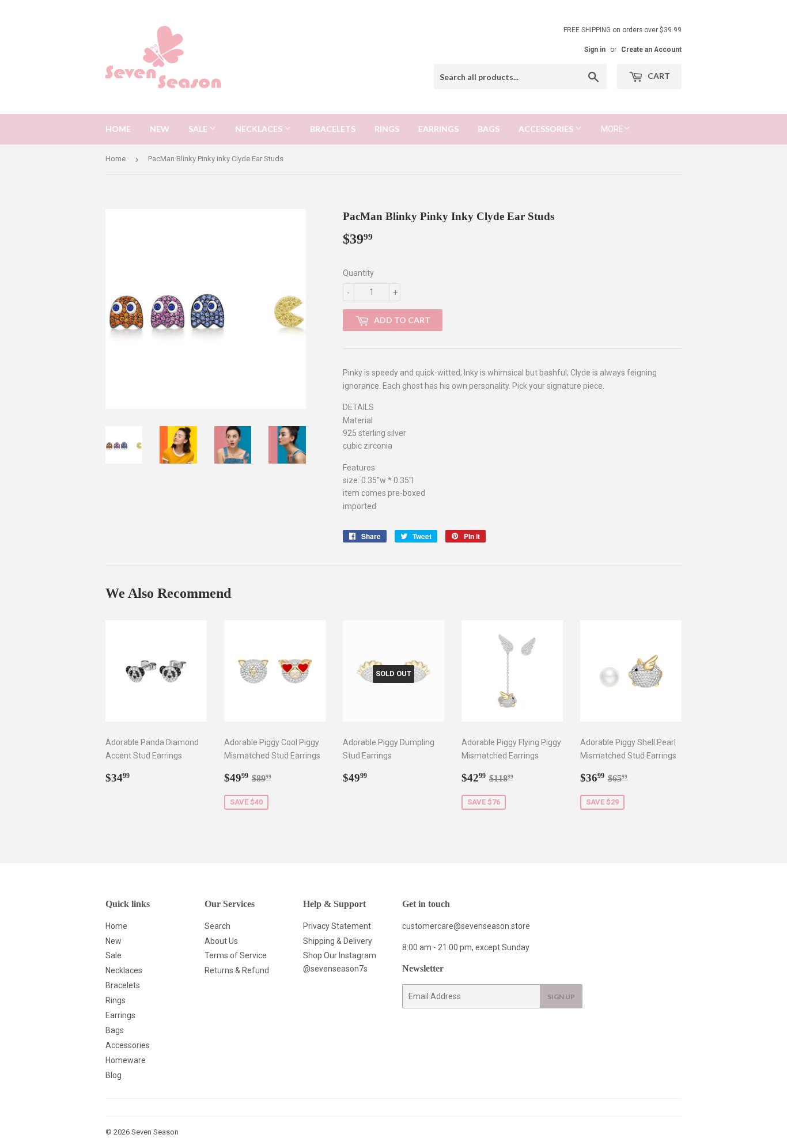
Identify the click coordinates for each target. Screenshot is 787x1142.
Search (217, 926)
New (159, 129)
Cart (658, 76)
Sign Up (561, 996)
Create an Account (651, 49)
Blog (113, 1075)
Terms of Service (236, 955)
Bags (489, 129)
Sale (198, 129)
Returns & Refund (237, 970)
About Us (221, 941)
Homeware (125, 1060)
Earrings (438, 129)
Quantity (358, 273)
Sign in (595, 49)
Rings (386, 129)
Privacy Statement (337, 926)
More (612, 129)
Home (118, 129)
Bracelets (332, 129)
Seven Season (155, 1132)
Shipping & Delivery (337, 941)
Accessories (547, 129)
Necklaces (259, 129)
